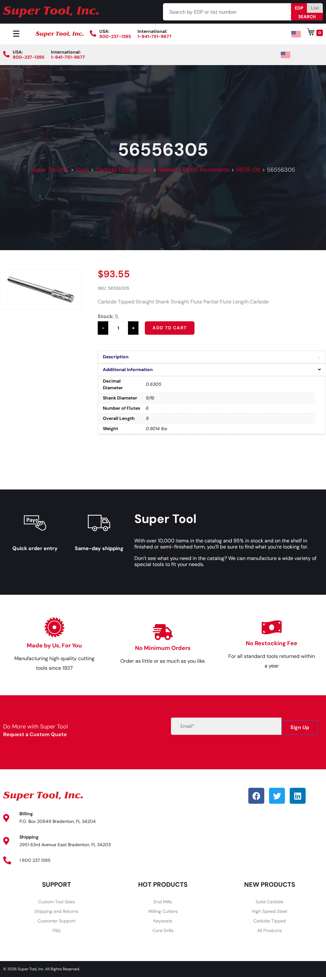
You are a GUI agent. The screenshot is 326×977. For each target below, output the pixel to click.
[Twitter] (277, 796)
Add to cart (169, 328)
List (315, 8)
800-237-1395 (115, 36)
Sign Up (299, 727)
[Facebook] (256, 796)
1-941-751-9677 (155, 36)
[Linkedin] (298, 796)
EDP (299, 8)
